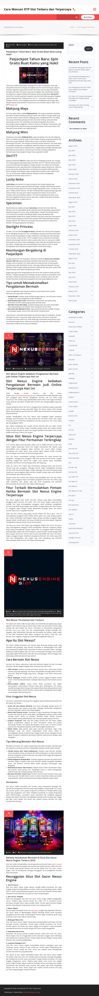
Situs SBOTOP (73, 453)
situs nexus (18, 615)
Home (72, 27)
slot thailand (73, 510)
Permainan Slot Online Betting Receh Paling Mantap (79, 106)
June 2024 (72, 268)
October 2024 (73, 249)
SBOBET (50, 611)
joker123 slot (73, 369)
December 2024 (74, 240)
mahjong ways (73, 388)
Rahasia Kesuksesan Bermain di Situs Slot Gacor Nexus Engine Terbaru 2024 (31, 859)
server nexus (50, 45)
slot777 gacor (57, 864)
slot (54, 611)
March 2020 (73, 301)
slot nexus (47, 368)
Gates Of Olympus (28, 611)
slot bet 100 (73, 467)
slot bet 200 (73, 472)
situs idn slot (73, 449)
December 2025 (74, 183)
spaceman (72, 524)
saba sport (72, 435)
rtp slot (71, 430)
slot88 (71, 519)
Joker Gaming (38, 611)
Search (71, 45)
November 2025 (74, 188)
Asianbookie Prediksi (76, 317)
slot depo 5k (73, 481)
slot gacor (30, 852)
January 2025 (73, 235)
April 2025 (72, 221)
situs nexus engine (28, 615)
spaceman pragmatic (76, 528)
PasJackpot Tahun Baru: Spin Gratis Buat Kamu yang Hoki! (33, 53)
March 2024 (73, 282)
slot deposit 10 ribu (75, 491)
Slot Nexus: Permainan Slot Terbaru (25, 619)
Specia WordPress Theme (31, 992)
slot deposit (73, 486)
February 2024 (74, 287)
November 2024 (74, 244)
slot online (43, 852)
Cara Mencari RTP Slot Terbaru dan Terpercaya (37, 9)
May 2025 (72, 216)
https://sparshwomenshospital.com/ (23, 395)
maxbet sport (73, 402)
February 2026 (74, 174)
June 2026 (72, 155)
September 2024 (74, 254)
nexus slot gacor (38, 368)
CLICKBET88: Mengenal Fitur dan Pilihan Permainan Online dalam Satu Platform (80, 70)
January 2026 (73, 179)
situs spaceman (74, 458)
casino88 (72, 336)
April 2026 (72, 165)
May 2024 (72, 272)
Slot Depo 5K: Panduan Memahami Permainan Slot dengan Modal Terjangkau (80, 98)
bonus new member (75, 327)
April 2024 (72, 277)
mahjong (71, 378)
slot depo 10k (73, 477)
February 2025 (74, 230)
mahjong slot (73, 383)
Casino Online (18, 611)
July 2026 (72, 150)
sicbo (70, 444)
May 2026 (72, 160)
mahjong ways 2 (74, 392)
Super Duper (11, 45)
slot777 (49, 852)
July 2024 (72, 263)
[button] (76, 17)
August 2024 (73, 258)
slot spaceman (74, 505)
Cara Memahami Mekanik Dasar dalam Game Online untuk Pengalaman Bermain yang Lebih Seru (80, 80)
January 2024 (73, 291)
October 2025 (73, 193)
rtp (70, 425)
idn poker (72, 359)
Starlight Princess (75, 538)
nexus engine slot (27, 613)
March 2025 (73, 226)
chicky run (72, 341)
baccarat (72, 322)
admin (9, 368)
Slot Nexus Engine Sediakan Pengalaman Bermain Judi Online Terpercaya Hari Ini (32, 375)
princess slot (73, 416)
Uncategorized (18, 368)
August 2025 (73, 202)
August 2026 (73, 146)
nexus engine (22, 45)
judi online (23, 852)
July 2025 (72, 207)
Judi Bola (45, 611)
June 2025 (72, 211)
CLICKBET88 (73, 345)
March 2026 (73, 169)
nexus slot (42, 45)
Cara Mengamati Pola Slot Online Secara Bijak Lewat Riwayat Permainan (80, 89)
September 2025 (74, 197)
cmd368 (71, 350)
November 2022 (74, 296)
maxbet (71, 397)
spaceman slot (74, 533)
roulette (71, 420)
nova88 (71, 411)
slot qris (71, 500)
